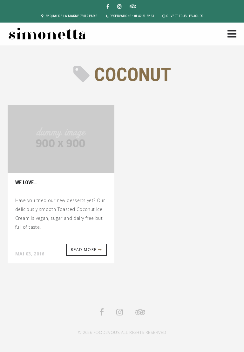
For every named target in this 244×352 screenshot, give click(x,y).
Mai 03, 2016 (29, 254)
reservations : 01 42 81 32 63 (132, 16)
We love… (26, 182)
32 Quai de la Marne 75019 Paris (71, 16)
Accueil (230, 34)
